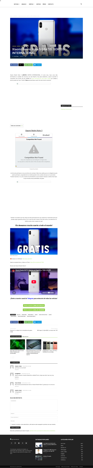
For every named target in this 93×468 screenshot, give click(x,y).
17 (26, 56)
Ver (21, 125)
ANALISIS (24, 4)
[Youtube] (26, 443)
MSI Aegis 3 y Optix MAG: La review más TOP (47, 330)
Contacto (81, 466)
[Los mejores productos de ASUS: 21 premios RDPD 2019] (38, 445)
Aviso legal (58, 466)
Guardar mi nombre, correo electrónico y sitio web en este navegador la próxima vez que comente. (34, 424)
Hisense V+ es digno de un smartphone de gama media (21, 331)
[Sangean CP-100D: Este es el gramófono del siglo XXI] (38, 451)
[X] (22, 443)
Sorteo (36, 314)
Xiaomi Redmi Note (22, 316)
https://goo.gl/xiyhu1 (27, 258)
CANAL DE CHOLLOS (38, 305)
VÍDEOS (44, 4)
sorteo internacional (43, 314)
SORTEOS (38, 4)
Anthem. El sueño (47, 456)
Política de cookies (74, 466)
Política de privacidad (65, 466)
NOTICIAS (16, 4)
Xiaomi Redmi (13, 316)
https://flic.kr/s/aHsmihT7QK (37, 262)
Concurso (18, 314)
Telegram (30, 298)
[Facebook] (11, 443)
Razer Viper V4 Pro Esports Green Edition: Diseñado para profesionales (17, 352)
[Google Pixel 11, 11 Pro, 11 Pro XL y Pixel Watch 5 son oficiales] (50, 344)
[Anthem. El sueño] (38, 458)
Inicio (11, 16)
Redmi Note (24, 314)
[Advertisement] (46, 11)
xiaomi (50, 314)
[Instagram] (15, 443)
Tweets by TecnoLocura (66, 109)
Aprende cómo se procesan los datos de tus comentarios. (42, 430)
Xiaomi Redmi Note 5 (31, 316)
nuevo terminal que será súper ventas (41, 78)
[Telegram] (18, 443)
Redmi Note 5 (30, 314)
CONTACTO (50, 4)
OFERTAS (31, 4)
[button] (81, 4)
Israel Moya (16, 56)
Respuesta (17, 369)
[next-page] (13, 357)
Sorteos (22, 46)
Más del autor (25, 336)
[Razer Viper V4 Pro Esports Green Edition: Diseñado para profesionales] (17, 344)
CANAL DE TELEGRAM (38, 310)
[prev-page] (11, 357)
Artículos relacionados (16, 336)
